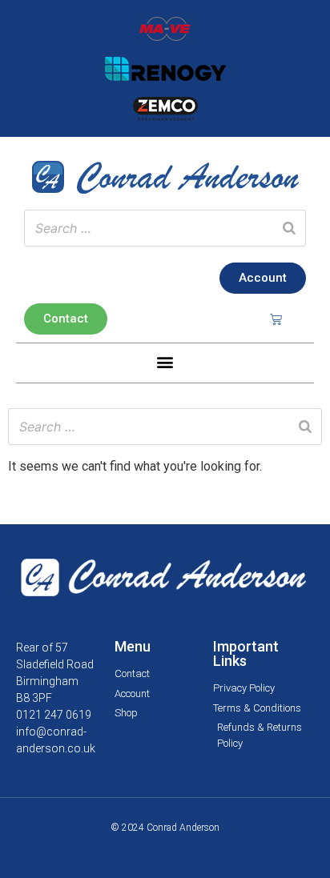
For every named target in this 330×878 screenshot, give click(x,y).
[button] (165, 361)
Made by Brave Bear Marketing (165, 847)
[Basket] (276, 319)
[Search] (289, 228)
